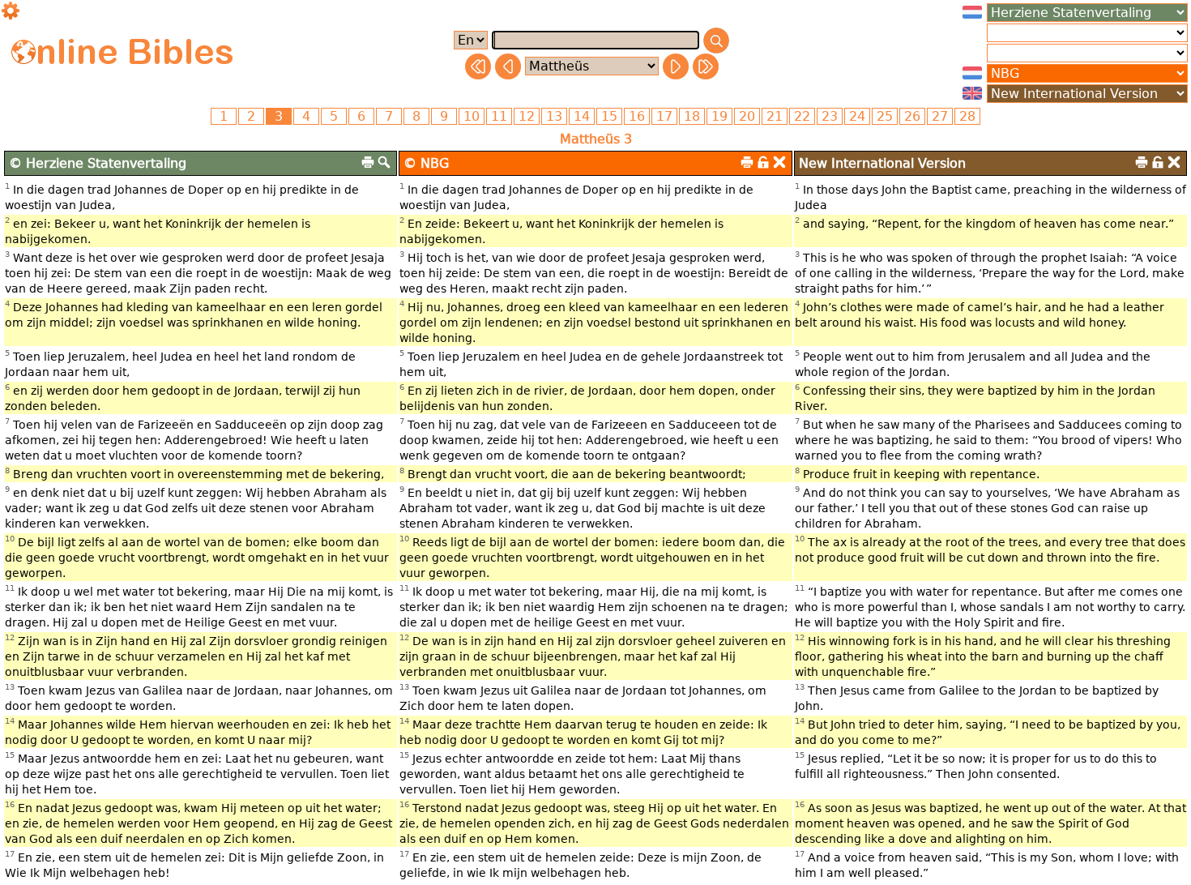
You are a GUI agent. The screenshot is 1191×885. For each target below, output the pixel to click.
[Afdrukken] (367, 162)
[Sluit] (779, 162)
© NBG (426, 163)
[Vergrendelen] (763, 162)
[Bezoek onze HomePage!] (23, 52)
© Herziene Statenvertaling (97, 163)
